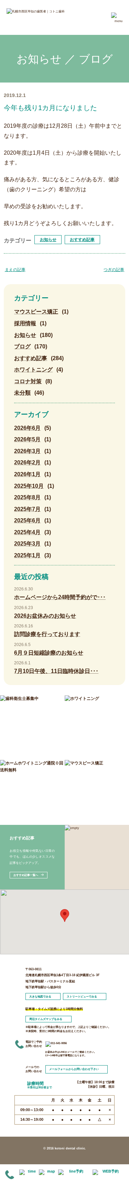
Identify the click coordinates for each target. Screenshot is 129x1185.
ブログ (22, 346)
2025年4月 (27, 532)
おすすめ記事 (82, 239)
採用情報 (25, 323)
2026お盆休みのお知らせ (45, 616)
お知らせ (48, 239)
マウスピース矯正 (36, 312)
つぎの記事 (114, 269)
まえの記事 (15, 269)
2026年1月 (27, 474)
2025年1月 (27, 555)
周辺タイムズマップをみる (45, 1019)
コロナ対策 (28, 381)
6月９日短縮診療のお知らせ (48, 653)
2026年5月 (27, 439)
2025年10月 (29, 486)
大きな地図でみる (40, 996)
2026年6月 (27, 428)
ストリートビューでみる (82, 996)
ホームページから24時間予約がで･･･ (60, 597)
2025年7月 (27, 509)
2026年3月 (27, 451)
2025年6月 (27, 520)
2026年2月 (27, 462)
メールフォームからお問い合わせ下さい (74, 1069)
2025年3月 (27, 544)
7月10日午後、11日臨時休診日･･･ (56, 671)
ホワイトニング (33, 370)
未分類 (22, 393)
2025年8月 (27, 497)
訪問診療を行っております (47, 634)
